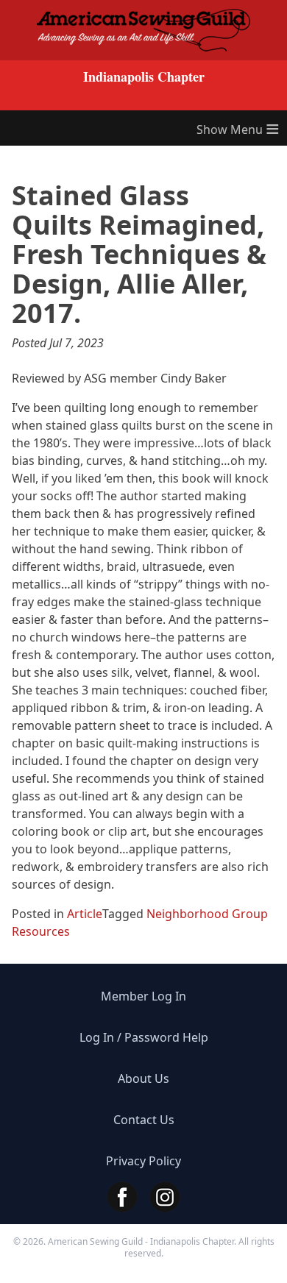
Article (84, 914)
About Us (143, 1078)
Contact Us (143, 1120)
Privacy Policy (143, 1161)
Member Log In (143, 996)
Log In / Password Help (143, 1037)
